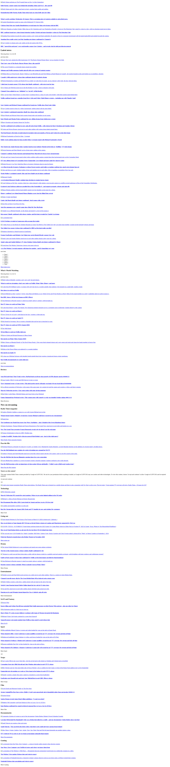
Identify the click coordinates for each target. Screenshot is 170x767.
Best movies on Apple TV (8, 352)
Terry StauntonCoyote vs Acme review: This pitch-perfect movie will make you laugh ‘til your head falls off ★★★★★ (36, 383)
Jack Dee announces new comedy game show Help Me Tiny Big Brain (22, 207)
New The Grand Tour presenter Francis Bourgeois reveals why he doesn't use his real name (28, 429)
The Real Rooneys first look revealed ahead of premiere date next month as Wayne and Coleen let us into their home (35, 133)
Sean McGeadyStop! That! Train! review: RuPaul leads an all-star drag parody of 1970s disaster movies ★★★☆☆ (35, 376)
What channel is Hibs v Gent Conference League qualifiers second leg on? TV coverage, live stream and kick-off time (36, 633)
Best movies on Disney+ (8, 346)
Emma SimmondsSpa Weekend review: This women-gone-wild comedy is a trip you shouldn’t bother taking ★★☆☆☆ (36, 397)
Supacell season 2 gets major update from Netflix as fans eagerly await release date (25, 620)
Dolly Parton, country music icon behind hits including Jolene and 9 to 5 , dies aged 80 (26, 5)
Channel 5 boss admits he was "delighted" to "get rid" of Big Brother (21, 91)
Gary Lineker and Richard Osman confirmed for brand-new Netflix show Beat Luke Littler (28, 105)
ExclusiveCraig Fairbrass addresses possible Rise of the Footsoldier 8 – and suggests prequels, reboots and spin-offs (35, 186)
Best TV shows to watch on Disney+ (11, 311)
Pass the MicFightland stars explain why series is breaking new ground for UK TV (25, 450)
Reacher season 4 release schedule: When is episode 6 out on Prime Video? (23, 564)
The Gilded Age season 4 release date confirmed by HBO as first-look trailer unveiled (26, 228)
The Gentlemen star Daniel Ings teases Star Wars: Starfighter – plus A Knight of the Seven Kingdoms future (33, 422)
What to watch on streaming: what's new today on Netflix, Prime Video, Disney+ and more (28, 283)
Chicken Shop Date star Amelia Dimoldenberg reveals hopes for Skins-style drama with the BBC (30, 25)
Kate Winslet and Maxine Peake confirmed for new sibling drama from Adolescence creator (28, 119)
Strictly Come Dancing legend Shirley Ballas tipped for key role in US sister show (25, 585)
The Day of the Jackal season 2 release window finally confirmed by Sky (22, 550)
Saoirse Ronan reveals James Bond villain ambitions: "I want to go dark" (23, 699)
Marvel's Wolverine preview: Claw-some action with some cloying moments (23, 390)
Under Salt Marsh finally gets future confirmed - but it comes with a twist (22, 200)
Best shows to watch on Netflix (10, 290)
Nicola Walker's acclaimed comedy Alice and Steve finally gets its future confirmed (25, 173)
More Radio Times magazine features (11, 440)
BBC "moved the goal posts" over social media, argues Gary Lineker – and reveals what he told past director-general (36, 46)
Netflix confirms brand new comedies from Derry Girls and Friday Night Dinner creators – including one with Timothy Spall (38, 98)
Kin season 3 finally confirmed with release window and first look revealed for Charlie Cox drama (30, 214)
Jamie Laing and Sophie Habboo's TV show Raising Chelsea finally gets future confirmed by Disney (31, 242)
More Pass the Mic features (8, 467)
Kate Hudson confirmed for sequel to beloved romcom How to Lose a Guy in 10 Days (26, 706)
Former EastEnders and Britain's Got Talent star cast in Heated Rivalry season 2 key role (27, 235)
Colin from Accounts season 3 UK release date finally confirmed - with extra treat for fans (27, 84)
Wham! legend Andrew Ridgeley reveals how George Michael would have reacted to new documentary (31, 415)
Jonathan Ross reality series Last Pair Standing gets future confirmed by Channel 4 (26, 39)
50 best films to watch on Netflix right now (13, 332)
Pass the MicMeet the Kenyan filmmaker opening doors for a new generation (24, 457)
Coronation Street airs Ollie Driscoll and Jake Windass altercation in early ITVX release (27, 664)
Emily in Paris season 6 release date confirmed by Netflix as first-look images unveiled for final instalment (32, 557)
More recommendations (7, 366)
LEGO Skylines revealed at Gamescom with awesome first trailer (20, 221)
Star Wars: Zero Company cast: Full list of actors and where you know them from (25, 747)
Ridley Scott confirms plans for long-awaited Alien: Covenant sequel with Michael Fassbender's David (31, 139)
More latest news (5, 267)
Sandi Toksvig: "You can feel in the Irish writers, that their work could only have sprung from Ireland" (32, 726)
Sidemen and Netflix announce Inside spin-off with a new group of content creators (25, 70)
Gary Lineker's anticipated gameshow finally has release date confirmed (22, 112)
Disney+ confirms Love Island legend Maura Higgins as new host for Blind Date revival (27, 193)
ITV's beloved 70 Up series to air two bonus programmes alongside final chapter (25, 733)
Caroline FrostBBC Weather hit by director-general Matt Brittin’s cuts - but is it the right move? (29, 436)
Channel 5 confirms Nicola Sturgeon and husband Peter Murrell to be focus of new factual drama (30, 153)
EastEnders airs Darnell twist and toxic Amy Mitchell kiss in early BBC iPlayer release (26, 678)
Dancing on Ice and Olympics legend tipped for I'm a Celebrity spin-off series (24, 592)
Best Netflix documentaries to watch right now (14, 359)
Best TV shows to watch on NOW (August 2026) (15, 325)
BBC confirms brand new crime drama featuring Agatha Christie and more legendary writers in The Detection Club (36, 32)
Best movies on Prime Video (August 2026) (13, 339)
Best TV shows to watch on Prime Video (13, 304)
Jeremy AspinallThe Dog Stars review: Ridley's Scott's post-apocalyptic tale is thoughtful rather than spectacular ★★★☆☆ (38, 692)
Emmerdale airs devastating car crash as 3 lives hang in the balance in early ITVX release (27, 671)
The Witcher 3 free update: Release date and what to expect (18, 754)
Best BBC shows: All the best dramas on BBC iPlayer (17, 297)
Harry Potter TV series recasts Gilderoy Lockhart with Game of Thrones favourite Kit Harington (30, 613)
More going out (5, 540)
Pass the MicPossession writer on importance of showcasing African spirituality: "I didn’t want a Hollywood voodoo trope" (37, 464)
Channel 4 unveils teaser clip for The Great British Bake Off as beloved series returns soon (28, 578)
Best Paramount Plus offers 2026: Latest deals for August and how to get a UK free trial (27, 502)
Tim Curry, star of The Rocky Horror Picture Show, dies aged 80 (20, 63)
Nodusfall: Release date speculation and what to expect (17, 761)
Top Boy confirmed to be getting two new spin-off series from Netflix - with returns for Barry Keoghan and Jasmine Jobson (37, 126)
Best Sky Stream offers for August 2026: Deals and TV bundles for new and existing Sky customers (30, 509)
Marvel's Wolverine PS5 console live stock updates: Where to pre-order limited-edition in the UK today (31, 495)
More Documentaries (6, 737)
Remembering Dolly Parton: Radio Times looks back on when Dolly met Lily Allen (25, 12)
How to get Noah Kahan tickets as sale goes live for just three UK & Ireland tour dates (26, 530)
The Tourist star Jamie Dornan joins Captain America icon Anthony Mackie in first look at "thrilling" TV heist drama (36, 146)
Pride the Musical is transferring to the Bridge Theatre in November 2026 (23, 537)
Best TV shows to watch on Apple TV (12, 318)
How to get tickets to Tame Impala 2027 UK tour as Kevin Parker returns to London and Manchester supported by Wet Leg (38, 523)
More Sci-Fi (4, 623)
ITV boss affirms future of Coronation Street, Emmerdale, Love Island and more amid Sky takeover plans (32, 160)
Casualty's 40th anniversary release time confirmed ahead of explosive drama (24, 77)
